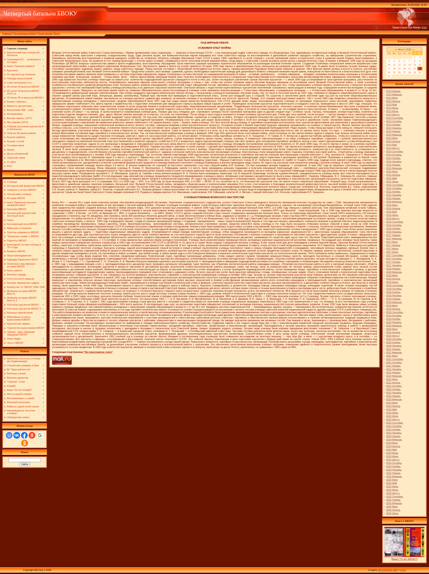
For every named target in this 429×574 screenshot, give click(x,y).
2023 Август (393, 419)
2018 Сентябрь (394, 285)
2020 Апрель (393, 332)
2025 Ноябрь (393, 500)
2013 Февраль (394, 94)
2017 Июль (392, 252)
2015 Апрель (393, 175)
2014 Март (392, 138)
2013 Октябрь (394, 121)
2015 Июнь (392, 181)
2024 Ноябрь (393, 466)
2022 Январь (393, 372)
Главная (6, 33)
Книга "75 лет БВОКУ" (404, 559)
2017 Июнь (392, 248)
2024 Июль (392, 456)
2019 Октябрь (394, 315)
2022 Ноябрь (393, 389)
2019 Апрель (393, 309)
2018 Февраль (394, 272)
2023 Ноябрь (393, 429)
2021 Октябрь (394, 362)
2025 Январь (393, 473)
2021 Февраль (394, 352)
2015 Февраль (394, 168)
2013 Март (392, 97)
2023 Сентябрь (394, 422)
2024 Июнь (392, 453)
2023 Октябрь (394, 426)
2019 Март (392, 305)
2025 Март (392, 479)
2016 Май (391, 211)
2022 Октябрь (394, 386)
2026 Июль (392, 513)
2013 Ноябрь (393, 124)
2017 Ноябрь (393, 262)
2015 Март (392, 171)
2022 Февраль (394, 376)
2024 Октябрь (394, 463)
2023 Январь (393, 396)
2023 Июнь (392, 412)
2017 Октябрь (394, 258)
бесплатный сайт (387, 570)
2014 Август (393, 148)
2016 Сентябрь (394, 221)
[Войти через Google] (39, 435)
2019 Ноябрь (393, 319)
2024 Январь (393, 436)
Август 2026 (404, 49)
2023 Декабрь (394, 433)
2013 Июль (392, 111)
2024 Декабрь (394, 469)
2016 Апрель (393, 208)
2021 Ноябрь (393, 366)
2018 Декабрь (394, 295)
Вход (57, 33)
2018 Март (392, 275)
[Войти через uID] (9, 435)
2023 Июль (392, 416)
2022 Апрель (393, 382)
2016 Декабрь (394, 231)
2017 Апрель (393, 245)
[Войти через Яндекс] (32, 435)
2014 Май (391, 144)
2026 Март (392, 506)
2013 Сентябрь (394, 118)
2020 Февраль (394, 325)
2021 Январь (393, 349)
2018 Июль (392, 282)
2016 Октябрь (394, 225)
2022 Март (392, 379)
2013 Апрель (393, 101)
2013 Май (391, 104)
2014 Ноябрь (393, 158)
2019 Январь (393, 298)
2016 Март (392, 205)
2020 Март (392, 329)
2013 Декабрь (394, 128)
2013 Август (393, 114)
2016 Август (393, 218)
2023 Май (391, 409)
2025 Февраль (394, 476)
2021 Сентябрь (394, 359)
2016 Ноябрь (393, 228)
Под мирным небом (24, 33)
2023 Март (392, 402)
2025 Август (393, 493)
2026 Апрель (393, 510)
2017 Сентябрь (394, 255)
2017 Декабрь (394, 265)
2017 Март (392, 242)
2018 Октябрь (394, 288)
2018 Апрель (393, 278)
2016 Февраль (394, 201)
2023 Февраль (394, 399)
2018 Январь (393, 268)
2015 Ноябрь (393, 191)
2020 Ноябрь (393, 342)
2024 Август (393, 459)
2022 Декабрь (394, 392)
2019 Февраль (394, 302)
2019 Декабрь (394, 322)
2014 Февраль (394, 134)
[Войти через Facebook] (24, 435)
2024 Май (391, 449)
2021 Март (392, 355)
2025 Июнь (392, 486)
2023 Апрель (393, 406)
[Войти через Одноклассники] (24, 443)
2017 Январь (393, 235)
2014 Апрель (393, 141)
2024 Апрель (393, 446)
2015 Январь (393, 164)
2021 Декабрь (394, 369)
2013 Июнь (392, 108)
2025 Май (391, 483)
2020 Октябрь (394, 339)
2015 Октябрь (394, 188)
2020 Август (393, 335)
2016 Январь (393, 198)
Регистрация (45, 33)
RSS (424, 27)
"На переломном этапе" (98, 352)
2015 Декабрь (394, 195)
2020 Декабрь (394, 345)
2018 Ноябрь (393, 292)
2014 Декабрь (394, 161)
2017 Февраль (394, 238)
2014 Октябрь (394, 154)
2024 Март (392, 443)
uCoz (403, 570)
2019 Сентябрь (394, 312)
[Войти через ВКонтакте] (16, 435)
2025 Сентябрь (394, 496)
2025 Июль (392, 489)
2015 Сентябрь (394, 185)
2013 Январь (393, 91)
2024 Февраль (394, 439)
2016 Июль (392, 215)
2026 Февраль (394, 503)
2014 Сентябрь (394, 151)
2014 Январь (393, 131)
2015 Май (391, 178)
